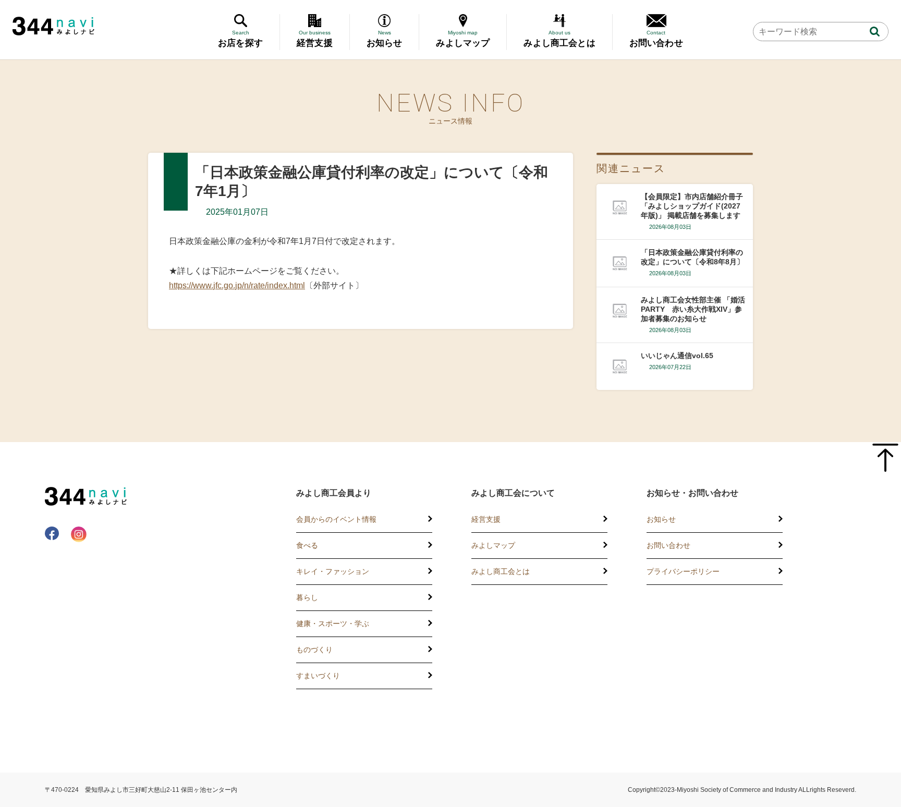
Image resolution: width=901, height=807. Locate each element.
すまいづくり (318, 675)
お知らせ (661, 519)
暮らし (307, 597)
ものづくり (314, 649)
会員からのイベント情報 (336, 519)
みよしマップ (493, 545)
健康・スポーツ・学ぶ (332, 623)
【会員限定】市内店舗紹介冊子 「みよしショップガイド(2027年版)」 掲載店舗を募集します (692, 205)
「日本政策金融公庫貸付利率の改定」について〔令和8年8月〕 (692, 257)
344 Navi (53, 26)
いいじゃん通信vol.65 (677, 355)
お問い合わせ (668, 545)
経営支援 (486, 519)
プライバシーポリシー (683, 571)
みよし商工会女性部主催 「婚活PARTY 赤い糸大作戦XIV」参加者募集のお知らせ (693, 309)
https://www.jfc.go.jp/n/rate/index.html (237, 285)
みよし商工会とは (500, 571)
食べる (307, 545)
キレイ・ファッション (332, 571)
